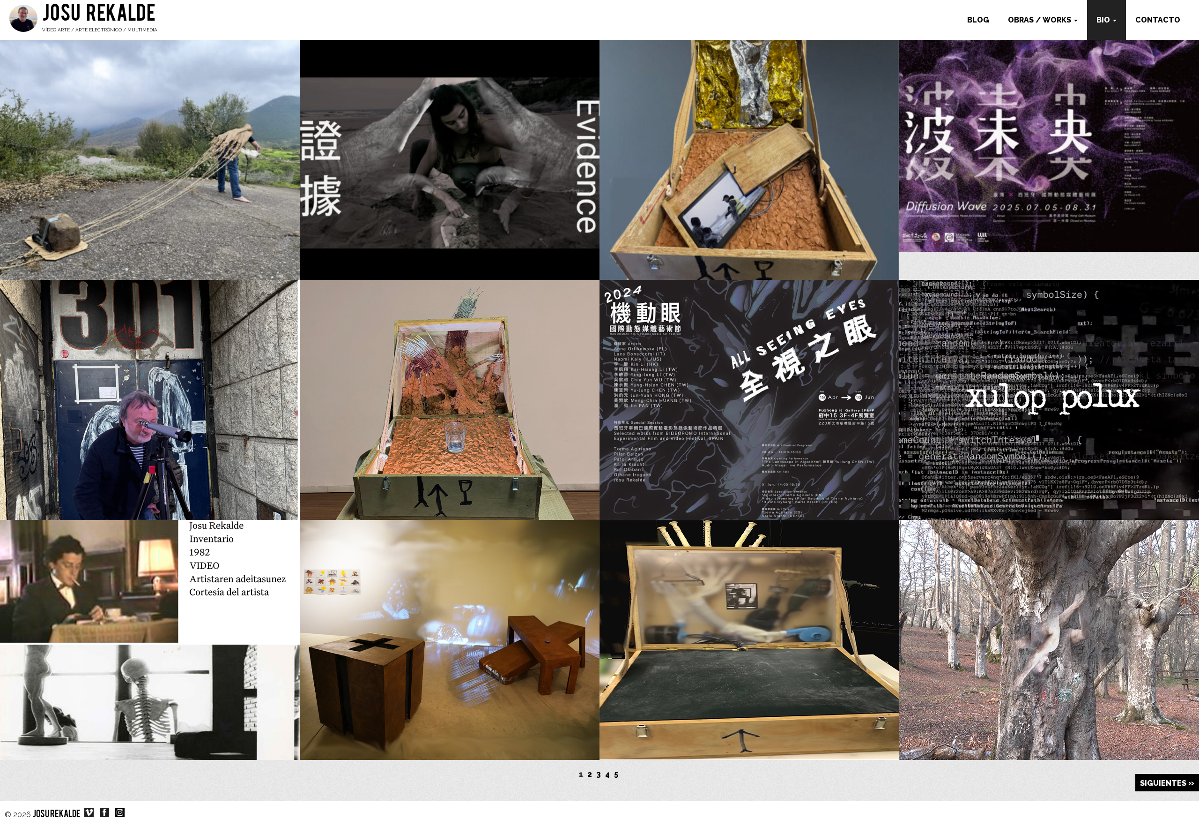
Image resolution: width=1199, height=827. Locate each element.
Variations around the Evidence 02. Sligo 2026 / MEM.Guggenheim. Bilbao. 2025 (449, 125)
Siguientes (1163, 783)
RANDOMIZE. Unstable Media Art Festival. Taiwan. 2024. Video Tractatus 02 (749, 365)
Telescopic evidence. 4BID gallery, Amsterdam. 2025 (150, 359)
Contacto (1157, 19)
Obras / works (1040, 19)
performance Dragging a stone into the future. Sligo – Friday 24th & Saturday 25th (150, 125)
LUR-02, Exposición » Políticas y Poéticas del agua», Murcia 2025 (749, 125)
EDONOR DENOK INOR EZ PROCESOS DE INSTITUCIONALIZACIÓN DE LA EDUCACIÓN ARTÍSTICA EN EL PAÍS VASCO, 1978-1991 (150, 611)
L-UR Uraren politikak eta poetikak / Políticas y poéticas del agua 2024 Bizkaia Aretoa (449, 365)
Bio (1104, 19)
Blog (978, 19)
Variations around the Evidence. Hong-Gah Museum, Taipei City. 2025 (1049, 125)
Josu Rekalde (98, 15)
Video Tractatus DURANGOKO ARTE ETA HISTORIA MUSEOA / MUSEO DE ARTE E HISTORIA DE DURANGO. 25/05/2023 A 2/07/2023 (1049, 611)
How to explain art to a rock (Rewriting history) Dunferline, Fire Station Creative (749, 605)
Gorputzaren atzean (1049, 359)
